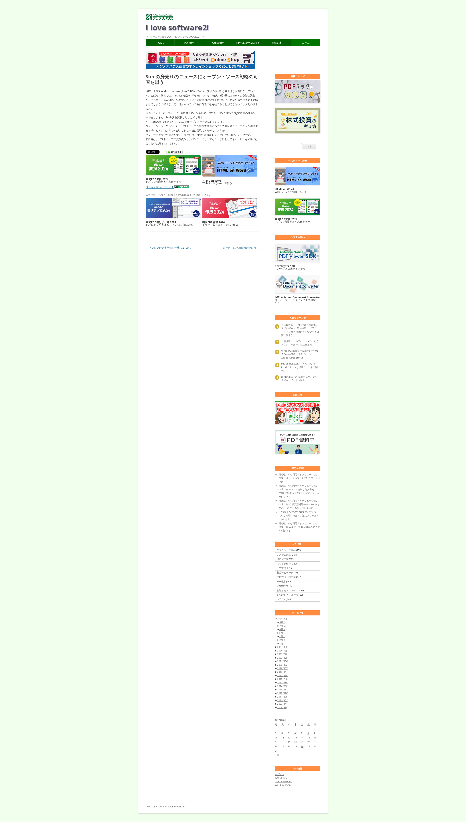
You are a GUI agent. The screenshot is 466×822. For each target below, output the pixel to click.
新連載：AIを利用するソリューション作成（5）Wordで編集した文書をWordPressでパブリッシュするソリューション (299, 491)
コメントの (283, 781)
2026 (282, 618)
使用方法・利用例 (286, 577)
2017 (282, 675)
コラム (306, 42)
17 (276, 742)
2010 (282, 700)
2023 (282, 654)
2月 (282, 639)
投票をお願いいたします (160, 187)
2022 (282, 657)
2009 (282, 703)
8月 (282, 622)
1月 (282, 643)
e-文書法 (281, 568)
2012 (282, 693)
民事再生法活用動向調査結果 (241, 247)
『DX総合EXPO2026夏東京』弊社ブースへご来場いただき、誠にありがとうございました (299, 515)
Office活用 (218, 42)
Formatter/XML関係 (247, 42)
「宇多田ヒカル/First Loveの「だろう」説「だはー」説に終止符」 (300, 343)
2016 (282, 679)
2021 (282, 661)
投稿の (281, 777)
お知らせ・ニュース (287, 590)
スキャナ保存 (284, 563)
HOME (160, 42)
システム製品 (284, 554)
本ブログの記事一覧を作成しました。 (169, 247)
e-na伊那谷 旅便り (287, 594)
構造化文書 (283, 559)
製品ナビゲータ (285, 572)
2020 (282, 664)
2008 (282, 707)
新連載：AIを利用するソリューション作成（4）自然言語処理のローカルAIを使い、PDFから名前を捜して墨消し (299, 504)
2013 (282, 689)
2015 (282, 682)
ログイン (279, 774)
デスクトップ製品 (286, 550)
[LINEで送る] (175, 152)
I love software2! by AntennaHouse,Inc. (165, 806)
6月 (282, 629)
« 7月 (277, 755)
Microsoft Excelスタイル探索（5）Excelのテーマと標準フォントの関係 (299, 367)
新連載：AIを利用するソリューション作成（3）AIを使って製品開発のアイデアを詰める (299, 527)
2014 (282, 686)
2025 (282, 647)
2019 (282, 668)
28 (302, 746)
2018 (282, 672)
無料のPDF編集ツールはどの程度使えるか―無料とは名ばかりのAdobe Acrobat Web (300, 354)
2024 (282, 650)
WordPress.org (283, 785)
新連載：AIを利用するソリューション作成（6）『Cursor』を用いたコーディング (299, 478)
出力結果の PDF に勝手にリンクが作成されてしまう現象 (299, 378)
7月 (282, 625)
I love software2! (177, 27)
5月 (282, 632)
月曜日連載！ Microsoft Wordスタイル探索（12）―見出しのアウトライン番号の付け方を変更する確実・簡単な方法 (300, 330)
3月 (282, 636)
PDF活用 (189, 42)
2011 (282, 696)
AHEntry (206, 195)
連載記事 (277, 42)
